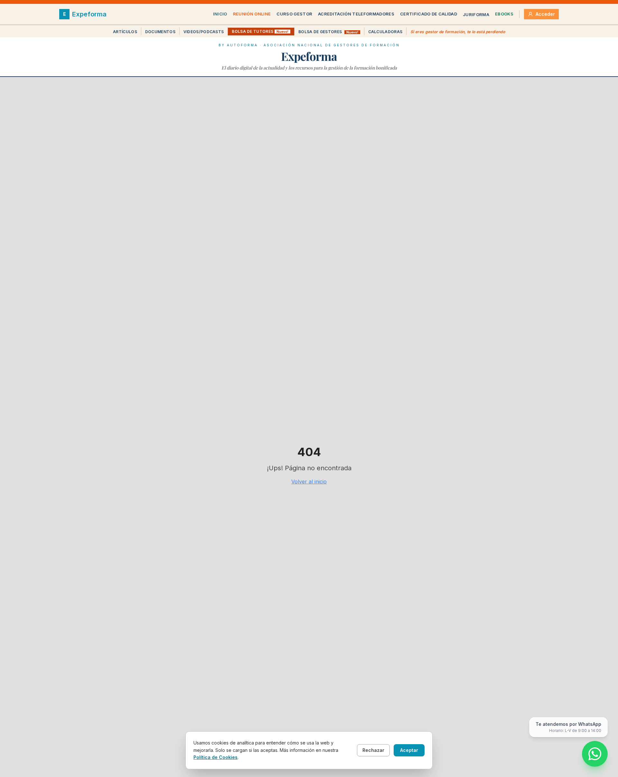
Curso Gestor (294, 13)
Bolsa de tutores (260, 31)
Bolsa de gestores (328, 31)
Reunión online (252, 13)
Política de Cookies (215, 757)
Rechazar (373, 750)
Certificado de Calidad (428, 13)
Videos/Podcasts (203, 31)
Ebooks (504, 13)
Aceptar (409, 750)
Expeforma (309, 56)
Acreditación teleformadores (356, 13)
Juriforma (476, 14)
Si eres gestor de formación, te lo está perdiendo (457, 31)
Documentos (160, 31)
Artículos (125, 31)
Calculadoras (385, 31)
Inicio (220, 13)
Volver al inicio (309, 481)
